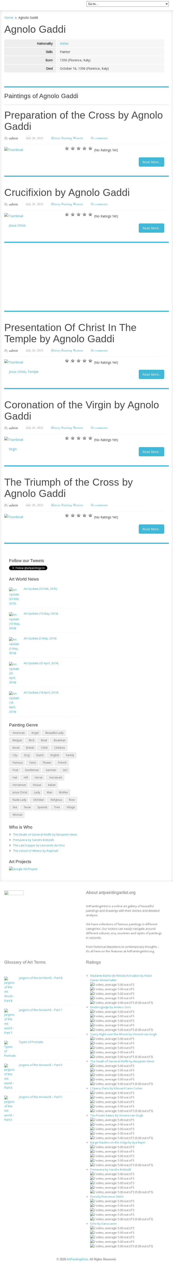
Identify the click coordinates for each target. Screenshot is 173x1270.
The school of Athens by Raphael (35, 851)
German (51, 770)
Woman (18, 815)
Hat (15, 777)
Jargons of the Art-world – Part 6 (40, 1065)
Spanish (42, 807)
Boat (44, 740)
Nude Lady (19, 800)
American (19, 733)
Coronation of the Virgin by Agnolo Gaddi (81, 410)
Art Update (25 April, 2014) (41, 663)
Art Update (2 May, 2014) (40, 638)
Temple (33, 372)
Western (78, 138)
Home (8, 17)
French (62, 763)
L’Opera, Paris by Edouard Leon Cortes (116, 1088)
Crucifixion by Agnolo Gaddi (67, 192)
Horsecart (55, 777)
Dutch (40, 755)
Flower (47, 763)
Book (16, 748)
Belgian (17, 740)
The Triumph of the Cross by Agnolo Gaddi (68, 487)
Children (59, 748)
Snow (27, 807)
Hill (26, 777)
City (15, 755)
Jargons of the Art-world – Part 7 (40, 1010)
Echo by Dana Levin (103, 1224)
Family (70, 755)
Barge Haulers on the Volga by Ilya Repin (118, 1142)
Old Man (38, 800)
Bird (31, 740)
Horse (39, 777)
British (30, 748)
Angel (35, 733)
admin (13, 137)
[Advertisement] (84, 277)
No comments (99, 138)
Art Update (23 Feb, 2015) (40, 589)
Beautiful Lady (55, 733)
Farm (33, 763)
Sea (15, 807)
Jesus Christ (17, 225)
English (54, 755)
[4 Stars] (84, 148)
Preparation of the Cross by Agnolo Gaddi (83, 120)
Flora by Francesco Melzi (106, 1196)
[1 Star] (67, 148)
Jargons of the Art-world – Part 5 (40, 1097)
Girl (65, 770)
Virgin (13, 449)
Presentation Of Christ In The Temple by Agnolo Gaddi (70, 333)
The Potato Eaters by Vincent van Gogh (116, 1115)
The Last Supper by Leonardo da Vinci (39, 845)
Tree (57, 807)
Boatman (60, 740)
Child (44, 748)
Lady (37, 792)
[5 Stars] (90, 148)
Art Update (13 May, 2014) (41, 613)
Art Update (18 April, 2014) (41, 692)
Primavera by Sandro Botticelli (33, 840)
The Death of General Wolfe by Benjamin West (45, 834)
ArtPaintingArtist (21, 5)
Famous (18, 763)
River (72, 800)
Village (71, 807)
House (37, 785)
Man (49, 792)
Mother (63, 792)
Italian (64, 43)
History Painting (61, 138)
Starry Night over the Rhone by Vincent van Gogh (123, 1034)
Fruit (15, 770)
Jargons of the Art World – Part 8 (40, 978)
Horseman (19, 785)
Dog (27, 755)
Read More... (151, 162)
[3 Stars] (79, 148)
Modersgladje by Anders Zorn (110, 1007)
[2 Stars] (73, 148)
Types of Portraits (31, 1042)
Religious (56, 800)
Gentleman (32, 770)
